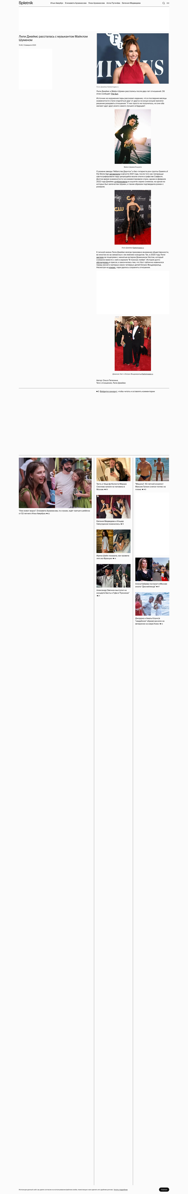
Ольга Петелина (110, 380)
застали (100, 257)
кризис (112, 267)
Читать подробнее (121, 1190)
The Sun (114, 94)
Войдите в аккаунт (108, 391)
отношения (106, 383)
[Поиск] (163, 3)
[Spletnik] (26, 3)
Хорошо (164, 1190)
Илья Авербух (56, 3)
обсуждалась (102, 262)
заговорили (114, 174)
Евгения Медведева (131, 3)
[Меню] (168, 3)
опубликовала (120, 181)
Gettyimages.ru (138, 248)
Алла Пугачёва (113, 3)
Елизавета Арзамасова (76, 3)
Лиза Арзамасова (96, 3)
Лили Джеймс (119, 383)
